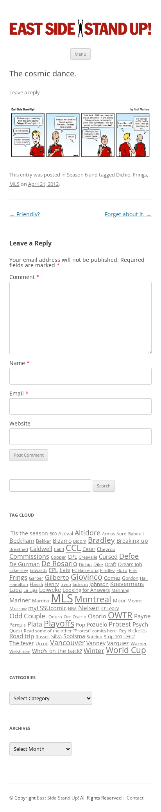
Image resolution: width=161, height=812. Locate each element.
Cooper (58, 557)
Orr (67, 617)
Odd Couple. (28, 615)
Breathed (18, 549)
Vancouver (67, 642)
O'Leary (110, 608)
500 (53, 534)
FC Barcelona (85, 570)
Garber (36, 578)
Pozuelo (97, 624)
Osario (79, 617)
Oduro (55, 617)
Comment (24, 277)
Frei (133, 570)
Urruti (42, 643)
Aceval (65, 533)
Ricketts (137, 630)
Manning (120, 590)
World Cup (126, 649)
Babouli (136, 534)
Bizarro (62, 540)
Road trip (21, 636)
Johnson (99, 584)
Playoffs (59, 623)
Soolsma (74, 636)
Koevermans (127, 584)
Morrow (18, 608)
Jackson (80, 584)
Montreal (93, 599)
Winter (94, 650)
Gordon (130, 578)
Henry (52, 584)
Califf (59, 549)
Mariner (19, 600)
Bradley (101, 540)
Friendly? (24, 214)
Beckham (21, 540)
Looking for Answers (86, 589)
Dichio (123, 174)
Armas (108, 534)
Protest (120, 624)
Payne (142, 616)
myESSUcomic (47, 608)
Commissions (29, 556)
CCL (73, 548)
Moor (119, 600)
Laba (15, 589)
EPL (53, 570)
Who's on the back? (57, 651)
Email (19, 393)
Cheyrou (106, 549)
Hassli (36, 584)
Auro (121, 534)
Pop (80, 624)
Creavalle (88, 557)
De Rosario (59, 563)
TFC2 (129, 636)
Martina (40, 600)
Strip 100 (113, 636)
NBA (72, 608)
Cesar (88, 549)
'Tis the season (28, 533)
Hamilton (18, 584)
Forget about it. (128, 214)
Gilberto (57, 577)
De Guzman (24, 564)
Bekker (43, 541)
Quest (15, 630)
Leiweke (50, 589)
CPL (72, 556)
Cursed (108, 556)
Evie (64, 570)
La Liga (30, 590)
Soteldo (94, 636)
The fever (21, 643)
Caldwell (41, 549)
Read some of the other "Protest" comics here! (71, 631)
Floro (121, 570)
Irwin (66, 584)
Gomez (112, 577)
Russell (43, 636)
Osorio (97, 616)
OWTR (120, 615)
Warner (139, 643)
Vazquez (118, 643)
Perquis (17, 624)
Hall (144, 578)
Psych (140, 624)
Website (19, 423)
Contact (135, 797)
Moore (134, 600)
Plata (34, 624)
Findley (107, 570)
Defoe (129, 556)
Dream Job (130, 564)
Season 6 (77, 174)
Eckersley (18, 570)
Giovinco (86, 576)
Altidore (87, 532)
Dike (98, 564)
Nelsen (89, 607)
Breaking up (132, 540)
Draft (110, 564)
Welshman (19, 651)
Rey (123, 631)
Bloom (79, 541)
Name (19, 363)
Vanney (96, 643)
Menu (80, 54)
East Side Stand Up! (58, 797)
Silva (56, 636)
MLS (14, 183)
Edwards (38, 570)
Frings (140, 174)
